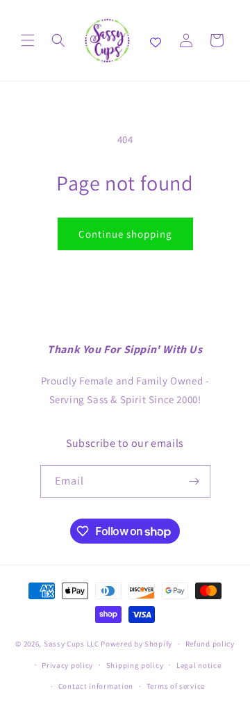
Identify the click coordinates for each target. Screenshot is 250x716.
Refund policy (210, 644)
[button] (27, 40)
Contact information (95, 686)
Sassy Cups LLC (71, 644)
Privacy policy (67, 665)
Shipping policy (135, 665)
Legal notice (198, 665)
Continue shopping (125, 234)
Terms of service (176, 686)
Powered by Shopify (136, 644)
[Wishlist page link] (155, 40)
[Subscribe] (194, 481)
